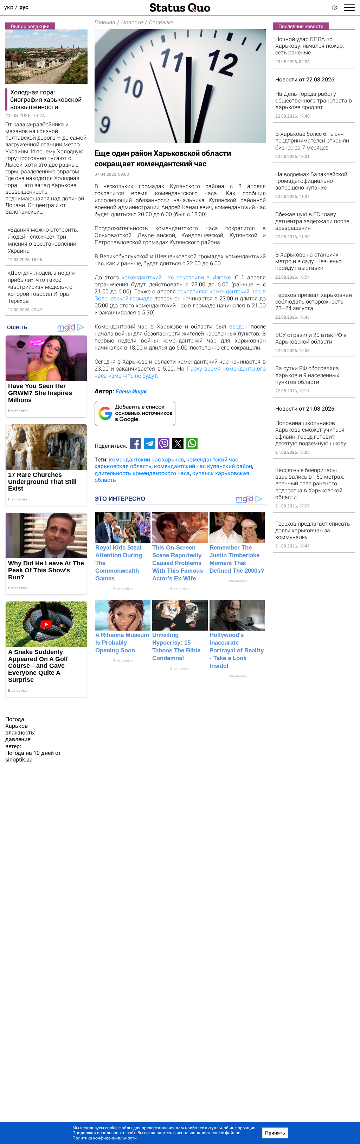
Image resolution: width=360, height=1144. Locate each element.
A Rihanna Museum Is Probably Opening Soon (122, 643)
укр (8, 7)
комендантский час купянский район (203, 466)
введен (238, 326)
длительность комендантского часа (142, 473)
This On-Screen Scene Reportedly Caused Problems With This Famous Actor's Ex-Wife (177, 563)
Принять (275, 1133)
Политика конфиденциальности (104, 1138)
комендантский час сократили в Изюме (176, 277)
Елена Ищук (131, 391)
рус (23, 7)
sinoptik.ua (19, 759)
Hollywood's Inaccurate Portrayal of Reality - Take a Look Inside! (237, 650)
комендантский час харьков (146, 459)
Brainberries (123, 589)
